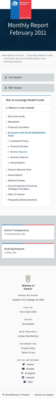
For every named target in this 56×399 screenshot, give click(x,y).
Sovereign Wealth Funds (40, 55)
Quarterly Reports (19, 157)
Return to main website (21, 107)
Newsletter (13, 121)
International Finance (13, 55)
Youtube (30, 368)
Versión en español (44, 394)
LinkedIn (30, 377)
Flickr (30, 382)
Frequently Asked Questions (22, 199)
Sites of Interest (16, 194)
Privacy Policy (28, 348)
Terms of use (28, 352)
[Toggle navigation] (41, 4)
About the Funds (16, 116)
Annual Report (17, 162)
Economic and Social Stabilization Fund (25, 58)
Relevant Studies (16, 180)
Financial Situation (19, 146)
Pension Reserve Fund (19, 169)
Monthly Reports (13, 61)
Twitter (30, 364)
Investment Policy (19, 141)
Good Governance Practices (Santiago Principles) (22, 187)
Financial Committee (18, 127)
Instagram (30, 373)
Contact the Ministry (28, 336)
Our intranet (28, 324)
